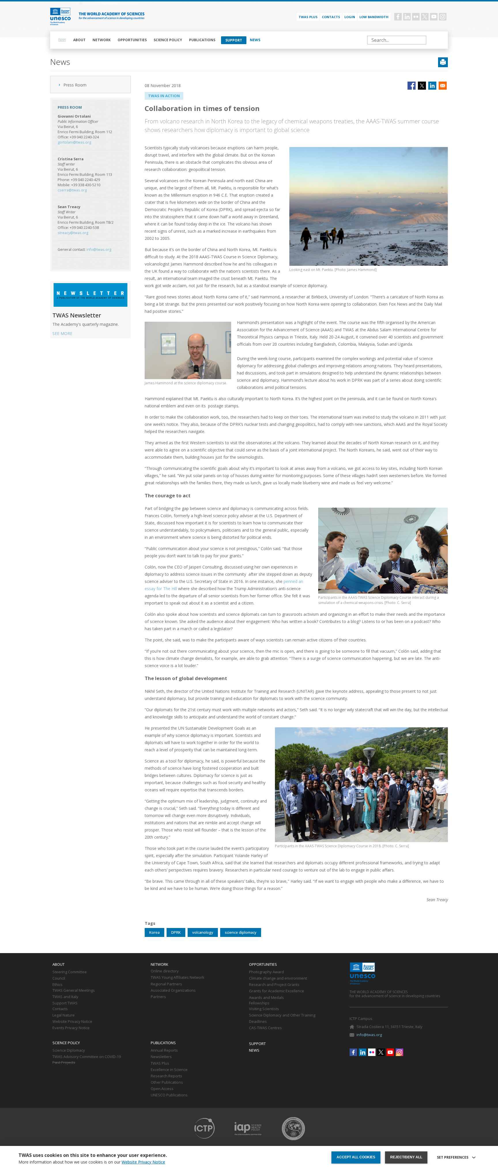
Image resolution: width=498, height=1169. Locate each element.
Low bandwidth (373, 17)
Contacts (331, 17)
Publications (202, 39)
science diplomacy (240, 932)
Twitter (425, 16)
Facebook (398, 16)
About (79, 39)
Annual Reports (164, 1050)
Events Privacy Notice (71, 1028)
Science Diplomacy (68, 1050)
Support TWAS (65, 1003)
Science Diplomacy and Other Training (282, 1015)
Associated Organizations (173, 990)
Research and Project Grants (274, 984)
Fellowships (259, 1003)
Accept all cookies (356, 1157)
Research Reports (166, 1076)
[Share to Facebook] (412, 86)
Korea (154, 932)
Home (62, 40)
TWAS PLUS (308, 17)
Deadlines (258, 1021)
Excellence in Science (169, 1070)
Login (349, 17)
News (255, 39)
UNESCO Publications (169, 1095)
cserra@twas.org (72, 190)
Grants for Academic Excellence (276, 991)
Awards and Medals (266, 997)
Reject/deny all (406, 1157)
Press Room (74, 85)
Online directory (165, 971)
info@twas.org (98, 249)
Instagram (442, 16)
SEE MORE (62, 333)
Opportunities (132, 39)
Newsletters (161, 1057)
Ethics (57, 984)
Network (102, 39)
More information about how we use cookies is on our (91, 1162)
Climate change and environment (278, 978)
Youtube (433, 16)
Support (233, 40)
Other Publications (167, 1082)
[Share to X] (422, 86)
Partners (158, 997)
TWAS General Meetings (73, 990)
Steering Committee (69, 972)
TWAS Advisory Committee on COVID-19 (86, 1057)
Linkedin (407, 16)
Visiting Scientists (264, 1009)
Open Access (162, 1089)
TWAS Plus (160, 1063)
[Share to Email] (443, 86)
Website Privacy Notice (72, 1021)
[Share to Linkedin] (432, 86)
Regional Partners (166, 984)
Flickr (416, 16)
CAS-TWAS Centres (265, 1028)
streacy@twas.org (73, 232)
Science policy (168, 39)
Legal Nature (63, 1015)
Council (58, 978)
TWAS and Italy (65, 997)
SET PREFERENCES (452, 1157)
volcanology (202, 932)
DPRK (176, 932)
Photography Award (266, 972)
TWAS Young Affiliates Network (177, 977)
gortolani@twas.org (74, 142)
